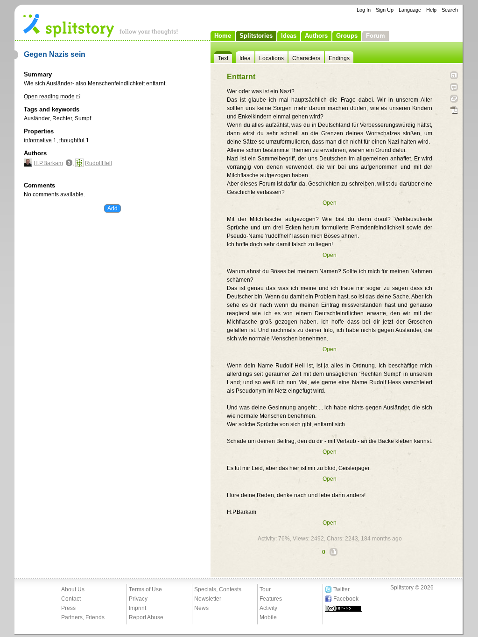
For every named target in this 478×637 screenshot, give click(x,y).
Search (450, 10)
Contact (71, 598)
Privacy (138, 598)
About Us (72, 589)
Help (431, 10)
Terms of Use (145, 589)
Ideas (288, 35)
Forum (375, 35)
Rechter (62, 118)
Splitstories (256, 35)
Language (410, 10)
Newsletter (207, 598)
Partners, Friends (83, 617)
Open (330, 203)
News (201, 608)
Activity (268, 608)
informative (38, 140)
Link (454, 99)
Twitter (341, 589)
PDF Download (454, 110)
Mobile (268, 617)
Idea (245, 58)
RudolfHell (98, 163)
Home (222, 35)
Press (68, 608)
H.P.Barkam (48, 163)
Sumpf (83, 118)
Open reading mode (49, 96)
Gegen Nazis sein (54, 54)
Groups (347, 35)
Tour (265, 589)
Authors (316, 35)
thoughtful (71, 140)
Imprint (137, 608)
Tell (454, 87)
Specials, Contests (217, 589)
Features (271, 598)
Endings (339, 58)
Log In (364, 10)
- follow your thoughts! (101, 25)
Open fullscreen (454, 75)
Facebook (345, 598)
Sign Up (385, 10)
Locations (271, 58)
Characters (306, 58)
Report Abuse (146, 617)
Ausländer (36, 118)
